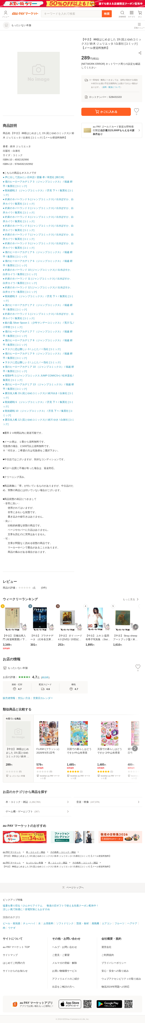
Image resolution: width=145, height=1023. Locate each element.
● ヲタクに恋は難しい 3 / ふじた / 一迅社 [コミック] (31, 349)
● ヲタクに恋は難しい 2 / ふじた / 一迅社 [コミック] (31, 362)
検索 (107, 13)
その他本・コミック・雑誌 (63, 852)
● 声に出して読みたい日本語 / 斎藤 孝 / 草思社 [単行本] (33, 177)
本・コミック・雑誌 (35, 852)
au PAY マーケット (12, 852)
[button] (140, 53)
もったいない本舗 (34, 862)
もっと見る (129, 599)
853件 (45, 677)
